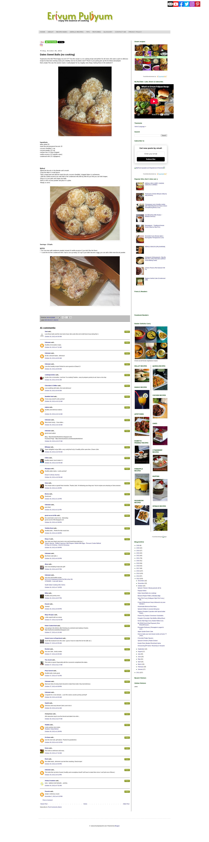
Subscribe (150, 159)
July (139, 654)
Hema (47, 748)
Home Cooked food (51, 625)
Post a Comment (47, 800)
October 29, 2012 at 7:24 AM (53, 753)
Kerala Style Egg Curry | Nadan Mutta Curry (150, 621)
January (140, 669)
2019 (138, 563)
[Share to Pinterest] (71, 317)
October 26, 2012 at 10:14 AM (53, 414)
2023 (138, 553)
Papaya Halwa (142, 590)
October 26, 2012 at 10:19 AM (53, 425)
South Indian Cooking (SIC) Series (55, 585)
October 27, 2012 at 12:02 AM (53, 620)
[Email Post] (58, 317)
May (139, 659)
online (136, 686)
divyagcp (48, 468)
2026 (138, 545)
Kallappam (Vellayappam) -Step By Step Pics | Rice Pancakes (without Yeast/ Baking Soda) (155, 258)
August (140, 651)
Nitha (46, 593)
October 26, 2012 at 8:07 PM (53, 598)
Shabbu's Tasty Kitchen (52, 729)
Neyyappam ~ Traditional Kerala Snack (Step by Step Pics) (154, 226)
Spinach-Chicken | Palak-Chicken (148, 640)
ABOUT (50, 32)
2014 (138, 573)
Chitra (47, 458)
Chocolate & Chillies (51, 385)
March (140, 664)
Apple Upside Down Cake (145, 631)
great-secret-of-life (50, 515)
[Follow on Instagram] (41, 46)
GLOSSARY (108, 32)
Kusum (47, 604)
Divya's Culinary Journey (52, 475)
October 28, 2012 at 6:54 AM (53, 697)
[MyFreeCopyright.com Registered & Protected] (148, 168)
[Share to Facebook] (69, 317)
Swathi (47, 703)
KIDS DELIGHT (49, 320)
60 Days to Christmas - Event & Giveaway (57, 545)
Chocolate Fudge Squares (145, 638)
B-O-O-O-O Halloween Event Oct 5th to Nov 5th (59, 579)
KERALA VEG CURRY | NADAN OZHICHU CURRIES (154, 184)
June (139, 656)
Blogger (117, 826)
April (139, 662)
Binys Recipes (49, 615)
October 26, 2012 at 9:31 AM (53, 380)
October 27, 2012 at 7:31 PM (53, 675)
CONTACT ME (120, 32)
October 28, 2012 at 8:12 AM (53, 708)
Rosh (46, 759)
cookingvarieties (50, 375)
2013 (138, 576)
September (141, 649)
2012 (138, 578)
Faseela (47, 791)
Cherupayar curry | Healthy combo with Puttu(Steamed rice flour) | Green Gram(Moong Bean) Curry (156, 206)
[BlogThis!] (64, 317)
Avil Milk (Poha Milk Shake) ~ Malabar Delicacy (153, 215)
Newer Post (43, 804)
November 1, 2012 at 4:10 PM (53, 796)
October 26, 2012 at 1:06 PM (53, 488)
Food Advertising (156, 536)
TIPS (88, 32)
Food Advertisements (148, 76)
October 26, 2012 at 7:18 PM (53, 587)
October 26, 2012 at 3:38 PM (53, 533)
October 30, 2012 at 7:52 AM (53, 785)
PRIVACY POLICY (135, 32)
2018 (138, 566)
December (141, 580)
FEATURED (97, 32)
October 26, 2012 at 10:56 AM (53, 477)
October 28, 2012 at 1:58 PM (53, 731)
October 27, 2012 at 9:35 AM (53, 654)
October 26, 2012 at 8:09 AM (53, 369)
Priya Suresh (49, 670)
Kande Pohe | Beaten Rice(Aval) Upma (149, 643)
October (140, 586)
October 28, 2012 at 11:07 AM (53, 719)
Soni (46, 331)
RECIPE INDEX (61, 32)
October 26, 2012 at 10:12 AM (53, 401)
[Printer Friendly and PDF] (51, 43)
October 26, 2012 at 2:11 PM (53, 509)
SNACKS (55, 320)
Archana (47, 737)
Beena (47, 494)
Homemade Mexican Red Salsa (147, 606)
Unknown (48, 342)
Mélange (47, 447)
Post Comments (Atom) (55, 807)
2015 (138, 571)
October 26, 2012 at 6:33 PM (53, 558)
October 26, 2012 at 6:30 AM (53, 336)
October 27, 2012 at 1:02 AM (53, 632)
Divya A (47, 539)
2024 (138, 550)
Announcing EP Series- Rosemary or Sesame (151, 646)
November (141, 583)
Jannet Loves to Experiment (53, 638)
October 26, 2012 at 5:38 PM (53, 547)
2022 (138, 555)
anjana (47, 407)
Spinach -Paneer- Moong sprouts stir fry (149, 588)
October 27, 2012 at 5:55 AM (53, 643)
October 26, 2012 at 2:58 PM (53, 522)
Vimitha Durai (49, 528)
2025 (138, 548)
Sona (46, 483)
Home (85, 804)
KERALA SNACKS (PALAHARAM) (155, 246)
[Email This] (62, 317)
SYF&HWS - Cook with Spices (54, 581)
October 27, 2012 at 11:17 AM (53, 665)
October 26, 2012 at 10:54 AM (53, 452)
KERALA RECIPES (76, 32)
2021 (138, 558)
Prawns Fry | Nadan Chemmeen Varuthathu (150, 615)
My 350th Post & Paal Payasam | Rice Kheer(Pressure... (149, 624)
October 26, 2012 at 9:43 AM (53, 390)
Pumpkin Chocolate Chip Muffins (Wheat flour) (151, 618)
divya (46, 564)
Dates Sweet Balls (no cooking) (147, 593)
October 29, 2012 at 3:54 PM (53, 764)
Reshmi (47, 649)
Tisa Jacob (48, 660)
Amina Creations (50, 780)
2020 (138, 560)
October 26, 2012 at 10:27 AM (53, 441)
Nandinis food (49, 396)
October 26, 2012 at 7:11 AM (53, 347)
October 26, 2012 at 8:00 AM (53, 358)
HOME (42, 32)
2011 (138, 672)
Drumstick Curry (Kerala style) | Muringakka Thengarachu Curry (154, 236)
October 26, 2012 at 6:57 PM (53, 569)
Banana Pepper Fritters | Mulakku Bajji (149, 596)
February (141, 667)
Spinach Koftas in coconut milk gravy (148, 609)
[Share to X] (67, 317)
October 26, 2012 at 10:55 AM (53, 463)
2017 (138, 568)
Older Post (126, 804)
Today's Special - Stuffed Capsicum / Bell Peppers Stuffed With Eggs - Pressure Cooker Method (73, 543)
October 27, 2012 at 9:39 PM (53, 686)
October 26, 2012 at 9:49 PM (53, 609)
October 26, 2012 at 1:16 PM (53, 499)
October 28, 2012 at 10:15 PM (53, 742)
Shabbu (47, 725)
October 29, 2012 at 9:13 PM (53, 775)
